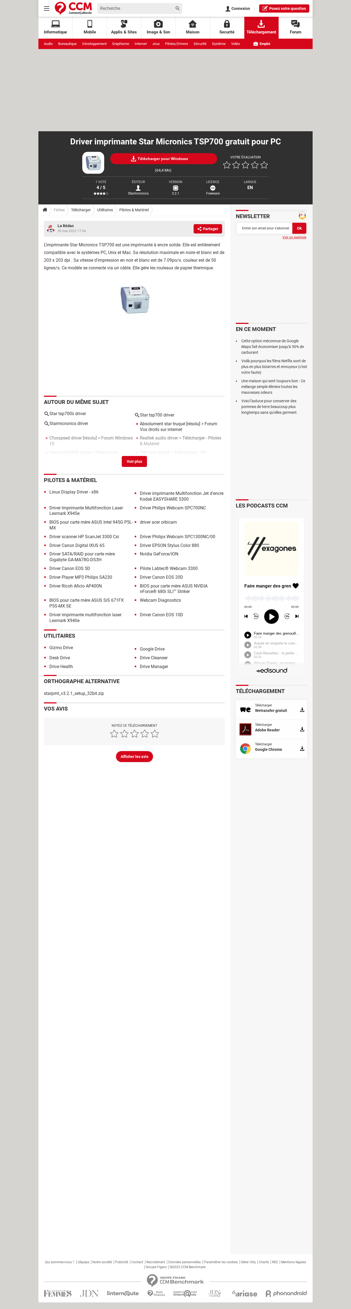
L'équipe (83, 1262)
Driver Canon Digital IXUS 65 (76, 545)
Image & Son (158, 32)
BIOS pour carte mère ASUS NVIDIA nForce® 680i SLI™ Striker (174, 588)
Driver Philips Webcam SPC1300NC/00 (177, 536)
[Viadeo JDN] (215, 1293)
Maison (192, 32)
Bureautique (67, 44)
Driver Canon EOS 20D (161, 577)
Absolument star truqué (162, 423)
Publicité (121, 1262)
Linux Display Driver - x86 (73, 492)
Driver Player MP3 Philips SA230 (80, 577)
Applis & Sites (124, 32)
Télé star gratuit (155, 452)
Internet (141, 44)
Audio (48, 44)
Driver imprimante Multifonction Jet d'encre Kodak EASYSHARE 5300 (181, 496)
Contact (137, 1262)
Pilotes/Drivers (176, 44)
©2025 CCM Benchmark (188, 1267)
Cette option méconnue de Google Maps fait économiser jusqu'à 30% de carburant (272, 347)
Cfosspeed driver (65, 438)
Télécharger (81, 210)
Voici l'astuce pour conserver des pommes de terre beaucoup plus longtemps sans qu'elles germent (269, 407)
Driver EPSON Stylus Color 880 (169, 545)
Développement (94, 44)
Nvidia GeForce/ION (159, 554)
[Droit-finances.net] (156, 1293)
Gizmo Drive (61, 647)
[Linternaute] (123, 1293)
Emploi (264, 44)
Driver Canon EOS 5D (69, 568)
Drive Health (61, 666)
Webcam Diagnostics (160, 600)
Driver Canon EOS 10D (161, 614)
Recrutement (155, 1262)
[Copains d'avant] (185, 1293)
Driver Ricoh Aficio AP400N (75, 586)
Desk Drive (59, 657)
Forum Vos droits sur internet (178, 426)
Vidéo (235, 44)
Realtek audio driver (159, 438)
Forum (295, 32)
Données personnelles (184, 1262)
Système (219, 44)
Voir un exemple (294, 237)
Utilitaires (105, 210)
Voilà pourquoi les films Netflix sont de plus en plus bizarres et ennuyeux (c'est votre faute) (274, 367)
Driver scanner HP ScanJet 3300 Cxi (84, 536)
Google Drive (152, 649)
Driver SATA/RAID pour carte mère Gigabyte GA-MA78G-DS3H (82, 556)
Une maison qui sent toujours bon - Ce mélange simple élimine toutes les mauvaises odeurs (273, 387)
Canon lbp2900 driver (70, 452)
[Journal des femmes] (58, 1293)
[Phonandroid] (286, 1293)
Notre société (102, 1262)
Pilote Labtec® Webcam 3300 (169, 568)
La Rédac (66, 226)
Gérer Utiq (248, 1262)
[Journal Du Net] (89, 1293)
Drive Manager (154, 666)
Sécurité (200, 44)
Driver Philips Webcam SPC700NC (173, 508)
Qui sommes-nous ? (59, 1262)
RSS (275, 1262)
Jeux (156, 44)
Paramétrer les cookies (221, 1262)
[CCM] (73, 8)
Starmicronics (138, 193)
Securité (226, 32)
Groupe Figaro (156, 1267)
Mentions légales (293, 1262)
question (287, 8)
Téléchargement (261, 32)
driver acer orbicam (158, 522)
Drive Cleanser (154, 657)
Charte (264, 1262)
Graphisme (120, 44)
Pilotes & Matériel (134, 210)
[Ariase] (244, 1293)
